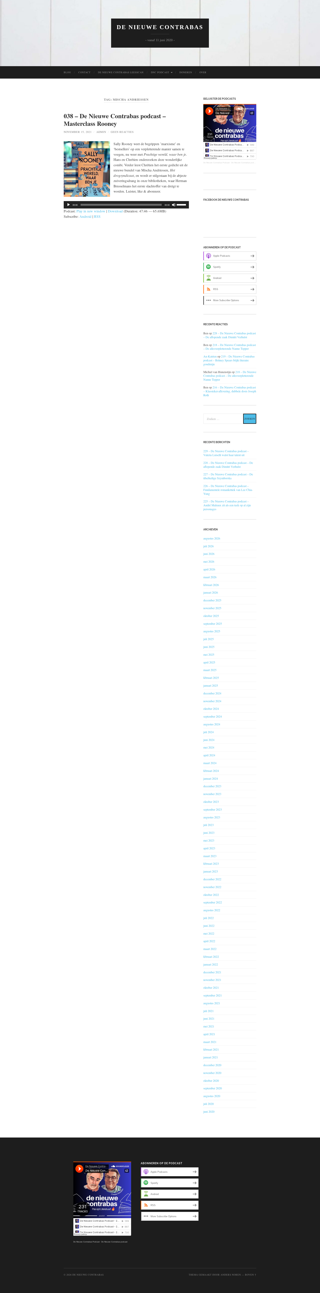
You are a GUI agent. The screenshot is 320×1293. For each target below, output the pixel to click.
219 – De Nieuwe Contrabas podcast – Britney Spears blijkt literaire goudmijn (229, 360)
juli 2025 (208, 639)
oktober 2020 (211, 1080)
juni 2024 (208, 740)
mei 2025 (208, 654)
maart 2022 (209, 949)
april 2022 (209, 941)
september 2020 (212, 1088)
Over (202, 72)
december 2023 (212, 786)
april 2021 (209, 1034)
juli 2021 (208, 1011)
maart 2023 (209, 856)
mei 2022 (208, 933)
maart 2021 (209, 1042)
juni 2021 (208, 1018)
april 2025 (209, 662)
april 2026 (209, 569)
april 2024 (209, 755)
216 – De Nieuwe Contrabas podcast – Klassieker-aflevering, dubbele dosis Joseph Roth (229, 391)
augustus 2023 (211, 817)
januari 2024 (210, 778)
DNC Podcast (160, 72)
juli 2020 (208, 1104)
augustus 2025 (211, 631)
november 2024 (212, 701)
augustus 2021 (211, 1003)
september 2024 (212, 716)
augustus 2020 (211, 1096)
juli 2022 (208, 918)
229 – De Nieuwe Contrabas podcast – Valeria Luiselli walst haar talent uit (226, 453)
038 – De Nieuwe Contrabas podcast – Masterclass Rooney (115, 119)
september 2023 (212, 809)
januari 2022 (210, 964)
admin (101, 132)
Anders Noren (231, 1274)
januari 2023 (210, 871)
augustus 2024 (211, 724)
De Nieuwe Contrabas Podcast (216, 163)
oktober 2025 (211, 616)
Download (115, 211)
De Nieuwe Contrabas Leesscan (121, 72)
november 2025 (212, 608)
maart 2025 (209, 670)
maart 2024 (209, 763)
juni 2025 (208, 647)
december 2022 (212, 879)
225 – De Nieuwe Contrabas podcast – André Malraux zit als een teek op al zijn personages (227, 505)
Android (85, 216)
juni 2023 (208, 833)
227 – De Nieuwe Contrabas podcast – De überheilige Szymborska (228, 476)
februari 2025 (211, 678)
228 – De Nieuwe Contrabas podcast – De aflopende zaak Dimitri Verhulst (229, 335)
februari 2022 (211, 956)
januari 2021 (210, 1057)
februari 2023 (211, 863)
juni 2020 (208, 1111)
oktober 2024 (211, 709)
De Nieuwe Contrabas (160, 27)
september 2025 (212, 623)
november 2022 (212, 887)
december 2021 (212, 972)
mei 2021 (208, 1026)
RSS (97, 216)
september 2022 (212, 902)
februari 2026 (211, 585)
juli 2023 (208, 825)
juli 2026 (208, 546)
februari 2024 (211, 771)
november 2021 (212, 980)
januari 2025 (210, 685)
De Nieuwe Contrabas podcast (244, 163)
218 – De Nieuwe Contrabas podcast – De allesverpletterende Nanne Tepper (229, 347)
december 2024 (212, 693)
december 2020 (212, 1065)
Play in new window (90, 211)
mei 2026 (208, 561)
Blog (67, 72)
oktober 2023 (211, 802)
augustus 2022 (211, 910)
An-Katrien (210, 356)
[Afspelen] (68, 205)
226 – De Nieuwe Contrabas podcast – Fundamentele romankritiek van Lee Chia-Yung (228, 490)
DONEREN (185, 72)
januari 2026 (210, 592)
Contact (84, 72)
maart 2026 (209, 577)
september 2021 (212, 995)
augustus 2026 (211, 538)
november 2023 (212, 794)
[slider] (182, 204)
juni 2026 (208, 554)
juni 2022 (208, 926)
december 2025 (212, 600)
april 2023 (209, 848)
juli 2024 (208, 732)
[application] (126, 204)
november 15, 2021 (78, 132)
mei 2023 (208, 840)
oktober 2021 (211, 987)
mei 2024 (208, 747)
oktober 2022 (211, 895)
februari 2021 (211, 1049)
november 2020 (212, 1073)
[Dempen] (174, 205)
